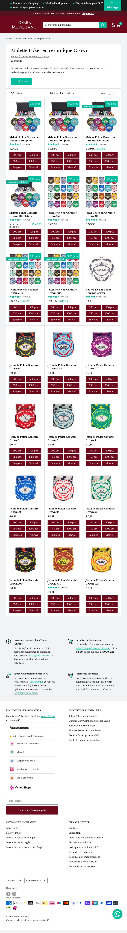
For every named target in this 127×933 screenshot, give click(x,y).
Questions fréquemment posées (86, 837)
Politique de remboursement (84, 856)
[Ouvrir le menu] (7, 25)
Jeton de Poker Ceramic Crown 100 (23, 582)
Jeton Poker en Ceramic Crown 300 (100, 214)
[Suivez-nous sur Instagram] (14, 894)
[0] (118, 25)
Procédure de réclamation (83, 861)
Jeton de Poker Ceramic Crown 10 (23, 510)
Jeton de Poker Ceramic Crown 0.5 (100, 367)
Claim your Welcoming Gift (32, 810)
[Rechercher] (103, 25)
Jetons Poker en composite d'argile (25, 847)
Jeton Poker (12, 827)
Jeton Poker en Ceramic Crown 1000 (62, 291)
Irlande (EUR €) (33, 880)
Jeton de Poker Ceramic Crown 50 (100, 510)
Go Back (22, 81)
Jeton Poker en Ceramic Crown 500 (24, 291)
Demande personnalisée (82, 866)
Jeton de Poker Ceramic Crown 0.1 (23, 367)
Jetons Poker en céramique (20, 837)
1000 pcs (33, 161)
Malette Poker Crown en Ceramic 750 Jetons (100, 139)
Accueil (9, 38)
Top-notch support (89, 3)
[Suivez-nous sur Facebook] (8, 894)
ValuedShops (48, 715)
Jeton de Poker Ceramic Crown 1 (23, 438)
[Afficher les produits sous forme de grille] (109, 93)
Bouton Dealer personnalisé (84, 735)
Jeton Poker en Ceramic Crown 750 (62, 214)
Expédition (75, 832)
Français (12, 880)
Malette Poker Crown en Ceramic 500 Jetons (62, 139)
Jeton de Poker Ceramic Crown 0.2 (100, 582)
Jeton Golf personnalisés (82, 725)
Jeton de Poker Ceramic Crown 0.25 (62, 367)
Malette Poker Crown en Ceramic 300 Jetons (24, 139)
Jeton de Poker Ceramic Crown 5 (100, 438)
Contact (73, 827)
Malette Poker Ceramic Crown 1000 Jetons (23, 214)
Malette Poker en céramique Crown (33, 38)
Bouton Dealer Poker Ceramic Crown (98, 291)
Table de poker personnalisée (85, 740)
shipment (57, 3)
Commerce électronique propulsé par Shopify (28, 920)
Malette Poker (14, 832)
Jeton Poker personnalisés (83, 715)
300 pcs (17, 154)
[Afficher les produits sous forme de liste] (114, 93)
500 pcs (33, 154)
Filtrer (19, 93)
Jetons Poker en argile (18, 842)
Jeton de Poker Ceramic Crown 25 (62, 510)
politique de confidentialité (83, 847)
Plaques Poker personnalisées (85, 730)
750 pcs (17, 161)
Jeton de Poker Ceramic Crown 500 (62, 582)
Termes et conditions (80, 842)
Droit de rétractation (80, 851)
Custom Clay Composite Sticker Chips (89, 720)
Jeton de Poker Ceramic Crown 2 (62, 438)
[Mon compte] (113, 25)
